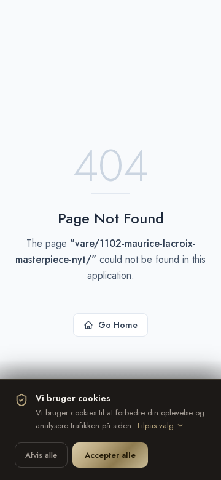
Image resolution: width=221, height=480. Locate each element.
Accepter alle (110, 455)
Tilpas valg (155, 425)
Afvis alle (41, 455)
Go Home (118, 325)
